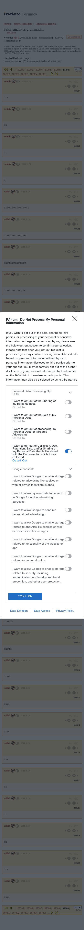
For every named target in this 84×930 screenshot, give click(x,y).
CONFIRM (25, 596)
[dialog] (42, 465)
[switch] (68, 402)
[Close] (76, 320)
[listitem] (42, 392)
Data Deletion (19, 610)
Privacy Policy (65, 610)
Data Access (42, 610)
